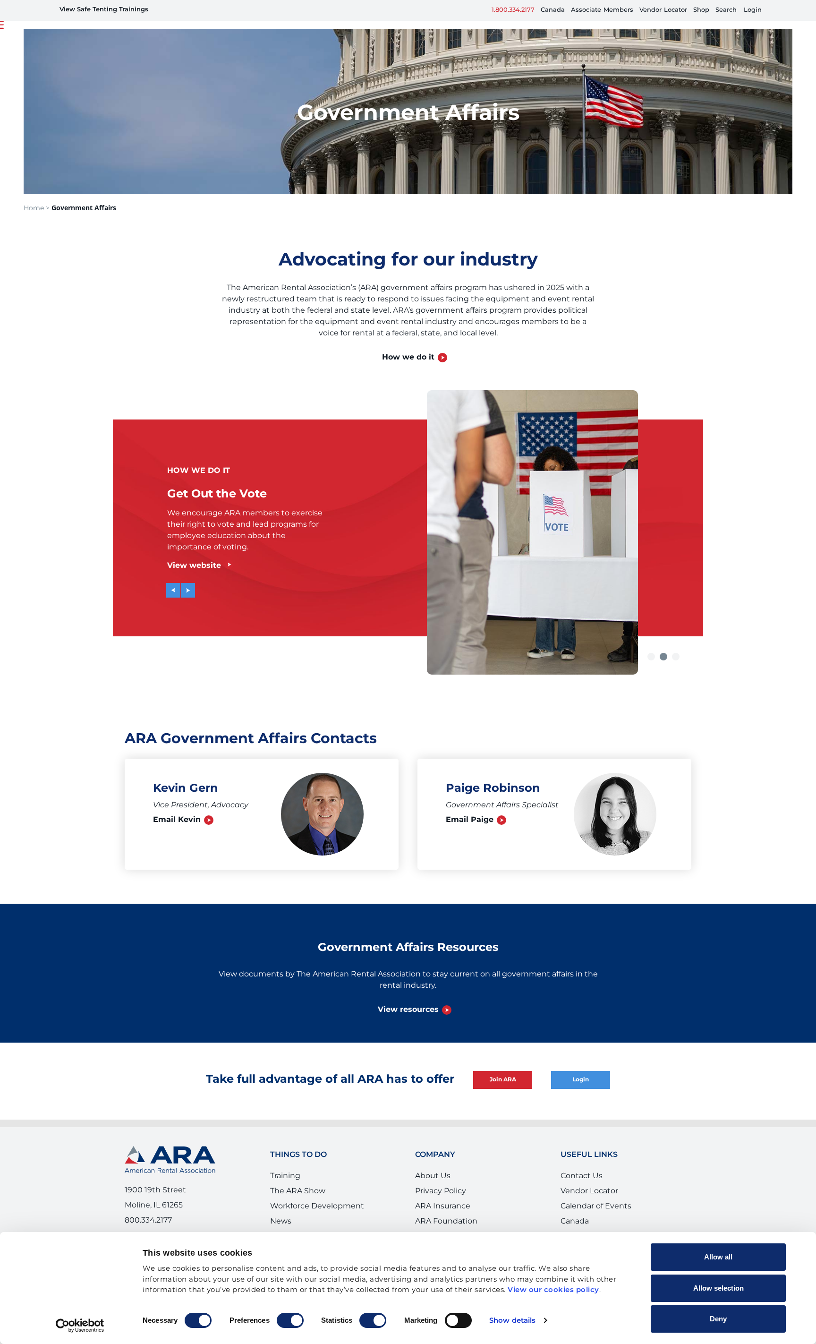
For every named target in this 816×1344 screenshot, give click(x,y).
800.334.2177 (148, 1220)
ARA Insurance (442, 1206)
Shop (701, 10)
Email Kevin (177, 819)
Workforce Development (317, 1206)
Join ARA (503, 1079)
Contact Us (582, 1176)
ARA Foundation (446, 1221)
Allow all (718, 1257)
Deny (718, 1319)
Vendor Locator (589, 1191)
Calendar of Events (596, 1206)
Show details (512, 1321)
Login (753, 10)
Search (726, 10)
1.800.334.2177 (513, 10)
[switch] (290, 1320)
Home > (37, 208)
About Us (432, 1176)
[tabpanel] (408, 518)
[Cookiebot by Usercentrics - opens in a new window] (80, 1325)
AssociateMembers (602, 10)
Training (285, 1176)
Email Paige (469, 819)
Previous (177, 587)
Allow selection (718, 1288)
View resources (408, 1009)
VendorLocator (663, 10)
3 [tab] (676, 656)
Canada (553, 10)
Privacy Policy (440, 1191)
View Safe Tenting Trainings (104, 10)
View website (194, 565)
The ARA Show (297, 1191)
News (280, 1221)
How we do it (408, 357)
